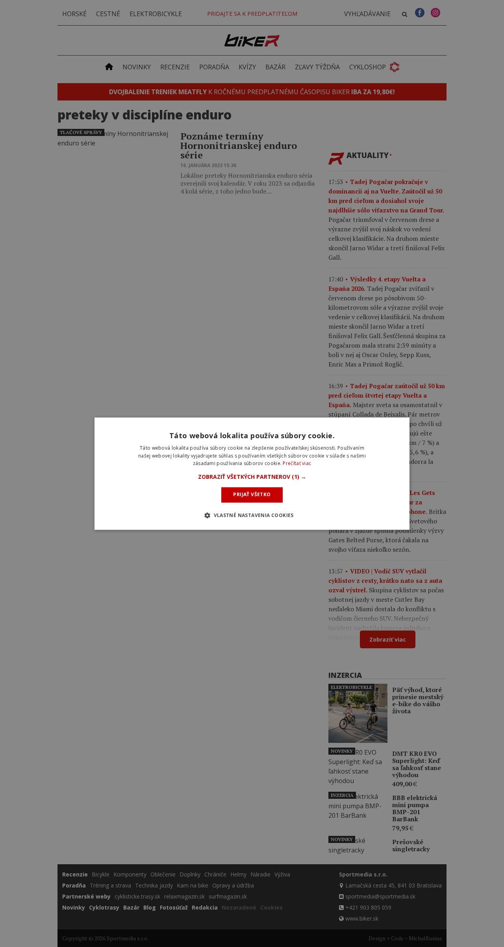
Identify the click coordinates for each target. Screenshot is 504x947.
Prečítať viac (297, 463)
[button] (252, 477)
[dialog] (252, 473)
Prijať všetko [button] (252, 494)
